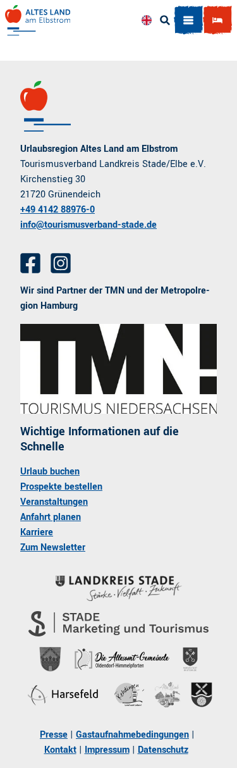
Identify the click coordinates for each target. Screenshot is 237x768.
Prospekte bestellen (61, 486)
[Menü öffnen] (188, 20)
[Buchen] (217, 20)
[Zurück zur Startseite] (37, 20)
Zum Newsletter (52, 547)
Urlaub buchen (50, 471)
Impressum (107, 750)
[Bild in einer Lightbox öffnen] (118, 369)
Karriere (36, 532)
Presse (54, 734)
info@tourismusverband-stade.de (88, 225)
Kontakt (60, 750)
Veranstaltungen (54, 502)
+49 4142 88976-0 (57, 209)
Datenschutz (163, 750)
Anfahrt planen (50, 517)
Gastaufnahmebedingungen (132, 734)
